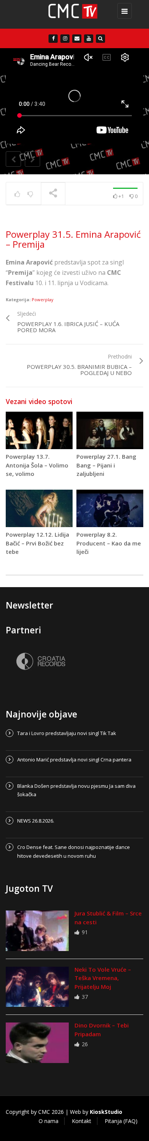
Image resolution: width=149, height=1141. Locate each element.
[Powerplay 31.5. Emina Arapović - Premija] (72, 14)
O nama (48, 1121)
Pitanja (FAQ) (121, 1121)
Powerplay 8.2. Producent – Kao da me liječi (108, 543)
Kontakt (81, 1121)
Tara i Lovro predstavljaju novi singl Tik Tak (66, 733)
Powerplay (42, 299)
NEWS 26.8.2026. (35, 820)
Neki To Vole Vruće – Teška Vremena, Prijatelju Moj (102, 978)
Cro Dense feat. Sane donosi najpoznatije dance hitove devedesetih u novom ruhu (73, 851)
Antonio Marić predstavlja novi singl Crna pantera (74, 759)
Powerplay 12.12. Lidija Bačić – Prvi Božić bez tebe (37, 543)
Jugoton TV (29, 888)
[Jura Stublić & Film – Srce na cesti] (37, 931)
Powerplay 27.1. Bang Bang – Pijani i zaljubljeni (106, 465)
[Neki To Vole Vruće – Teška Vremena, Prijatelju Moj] (37, 987)
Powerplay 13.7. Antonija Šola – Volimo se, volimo (37, 465)
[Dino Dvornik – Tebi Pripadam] (37, 1043)
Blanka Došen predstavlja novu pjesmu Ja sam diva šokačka (76, 790)
